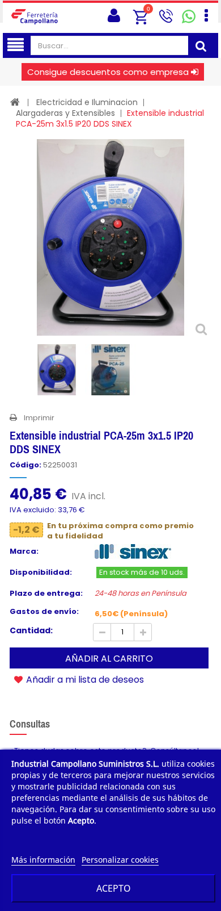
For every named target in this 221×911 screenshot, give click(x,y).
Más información (43, 859)
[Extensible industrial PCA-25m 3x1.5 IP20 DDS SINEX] (56, 369)
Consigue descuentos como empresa (108, 72)
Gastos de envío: (44, 612)
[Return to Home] (15, 102)
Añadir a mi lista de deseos (84, 679)
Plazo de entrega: (46, 593)
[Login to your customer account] (114, 16)
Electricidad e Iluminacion (87, 102)
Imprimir (39, 417)
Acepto (113, 888)
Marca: (24, 551)
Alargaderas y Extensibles (65, 113)
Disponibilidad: (41, 572)
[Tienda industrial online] (38, 16)
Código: (25, 465)
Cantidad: (31, 630)
